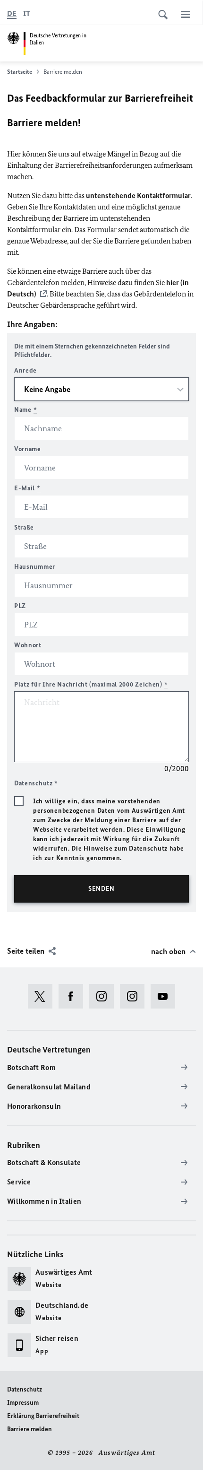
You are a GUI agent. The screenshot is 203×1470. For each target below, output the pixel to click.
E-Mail (27, 488)
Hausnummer (34, 567)
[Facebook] (74, 996)
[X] (43, 996)
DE (12, 13)
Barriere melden (29, 1429)
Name (25, 410)
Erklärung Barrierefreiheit (43, 1416)
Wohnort (28, 645)
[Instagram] (104, 996)
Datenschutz (24, 1389)
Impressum (23, 1403)
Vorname (27, 449)
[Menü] (185, 14)
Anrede (25, 370)
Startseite (19, 71)
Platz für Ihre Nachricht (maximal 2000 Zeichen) (91, 684)
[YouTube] (166, 996)
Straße (24, 527)
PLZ (20, 606)
